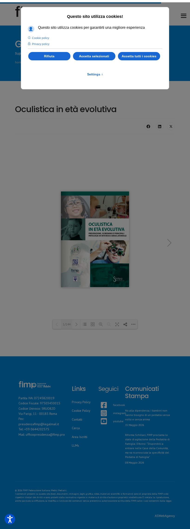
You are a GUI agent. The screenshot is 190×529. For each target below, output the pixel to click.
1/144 (66, 324)
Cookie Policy (81, 411)
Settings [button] (95, 74)
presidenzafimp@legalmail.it (39, 424)
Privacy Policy (81, 402)
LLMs (75, 445)
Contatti (77, 419)
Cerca (76, 428)
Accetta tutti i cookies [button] (139, 56)
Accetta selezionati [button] (94, 56)
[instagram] (100, 407)
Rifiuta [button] (49, 56)
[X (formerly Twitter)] (171, 126)
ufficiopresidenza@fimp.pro (45, 434)
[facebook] (100, 399)
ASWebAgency (165, 516)
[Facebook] (148, 126)
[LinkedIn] (160, 126)
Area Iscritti (79, 437)
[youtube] (100, 415)
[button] (10, 519)
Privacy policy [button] (40, 44)
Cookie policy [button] (40, 38)
